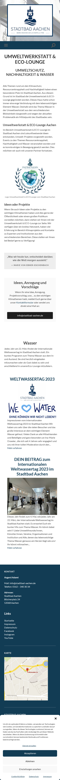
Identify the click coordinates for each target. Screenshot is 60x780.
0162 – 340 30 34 (21, 586)
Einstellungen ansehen (30, 769)
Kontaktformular (24, 302)
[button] (55, 718)
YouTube (8, 637)
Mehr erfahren (14, 448)
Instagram (9, 634)
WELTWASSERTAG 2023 (32, 379)
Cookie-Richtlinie (18, 776)
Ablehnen (30, 761)
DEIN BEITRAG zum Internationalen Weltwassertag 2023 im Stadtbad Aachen (32, 466)
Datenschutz (34, 776)
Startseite (9, 620)
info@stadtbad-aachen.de (30, 315)
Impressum (47, 776)
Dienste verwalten (29, 746)
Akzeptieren (30, 753)
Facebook (9, 631)
